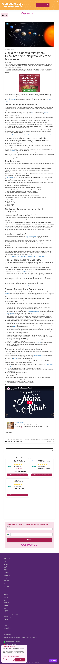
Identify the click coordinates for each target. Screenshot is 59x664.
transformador (8, 249)
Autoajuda (6, 566)
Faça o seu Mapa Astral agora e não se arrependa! (18, 285)
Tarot (5, 608)
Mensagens (6, 586)
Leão (5, 582)
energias (7, 293)
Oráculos (6, 594)
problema (7, 227)
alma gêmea (34, 310)
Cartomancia (7, 570)
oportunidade (26, 237)
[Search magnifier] (52, 450)
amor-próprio (10, 313)
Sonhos (5, 607)
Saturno (11, 177)
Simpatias (6, 605)
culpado (39, 342)
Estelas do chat (7, 617)
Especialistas (7, 575)
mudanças (23, 271)
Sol (32, 112)
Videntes (6, 619)
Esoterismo (6, 574)
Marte (38, 167)
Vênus (30, 167)
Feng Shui (6, 578)
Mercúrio (34, 167)
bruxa (36, 322)
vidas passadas (12, 99)
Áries (5, 562)
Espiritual (6, 577)
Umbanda (6, 610)
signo (35, 355)
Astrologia (8, 432)
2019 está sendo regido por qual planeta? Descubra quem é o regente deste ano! (25, 256)
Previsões (6, 597)
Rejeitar (8, 659)
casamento (48, 357)
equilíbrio (15, 326)
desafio (13, 150)
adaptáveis (37, 243)
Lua (4, 583)
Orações (6, 592)
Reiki (5, 599)
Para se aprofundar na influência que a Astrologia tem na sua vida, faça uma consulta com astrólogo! (30, 134)
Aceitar (20, 659)
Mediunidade (6, 585)
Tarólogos (6, 616)
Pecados (6, 596)
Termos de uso (16, 656)
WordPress (36, 662)
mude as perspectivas (31, 236)
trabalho (43, 357)
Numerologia (7, 591)
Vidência (6, 611)
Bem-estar (6, 569)
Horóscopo (6, 580)
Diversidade (6, 572)
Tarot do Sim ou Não (8, 630)
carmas (15, 358)
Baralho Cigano (7, 627)
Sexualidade (6, 602)
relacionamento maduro (33, 311)
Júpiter (6, 177)
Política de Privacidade (7, 656)
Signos (5, 603)
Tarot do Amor (7, 628)
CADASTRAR (29, 539)
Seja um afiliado (7, 621)
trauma (37, 336)
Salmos (5, 600)
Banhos (5, 567)
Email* (8, 526)
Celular (8, 531)
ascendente (40, 355)
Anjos (5, 561)
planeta (46, 112)
